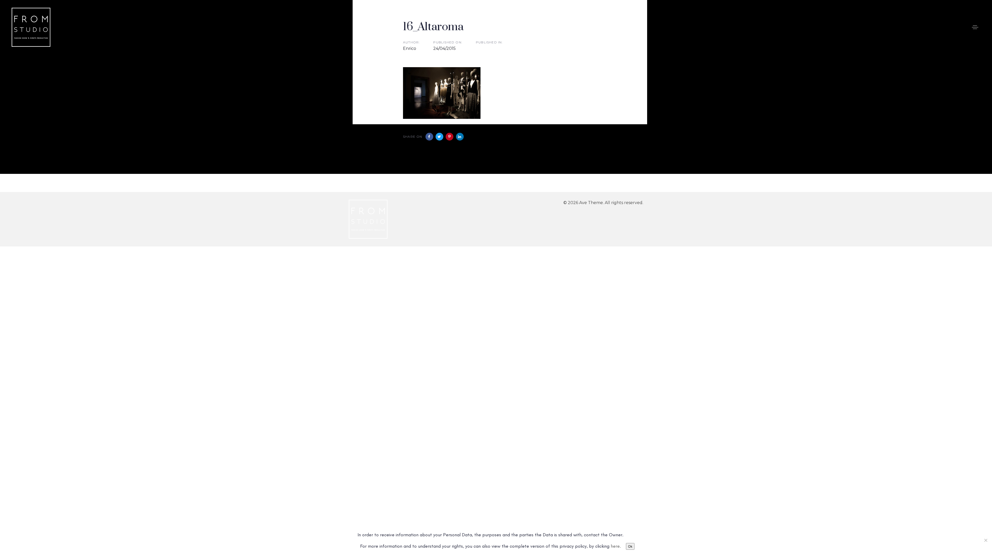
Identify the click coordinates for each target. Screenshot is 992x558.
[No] (985, 540)
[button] (975, 27)
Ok (630, 546)
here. (616, 546)
